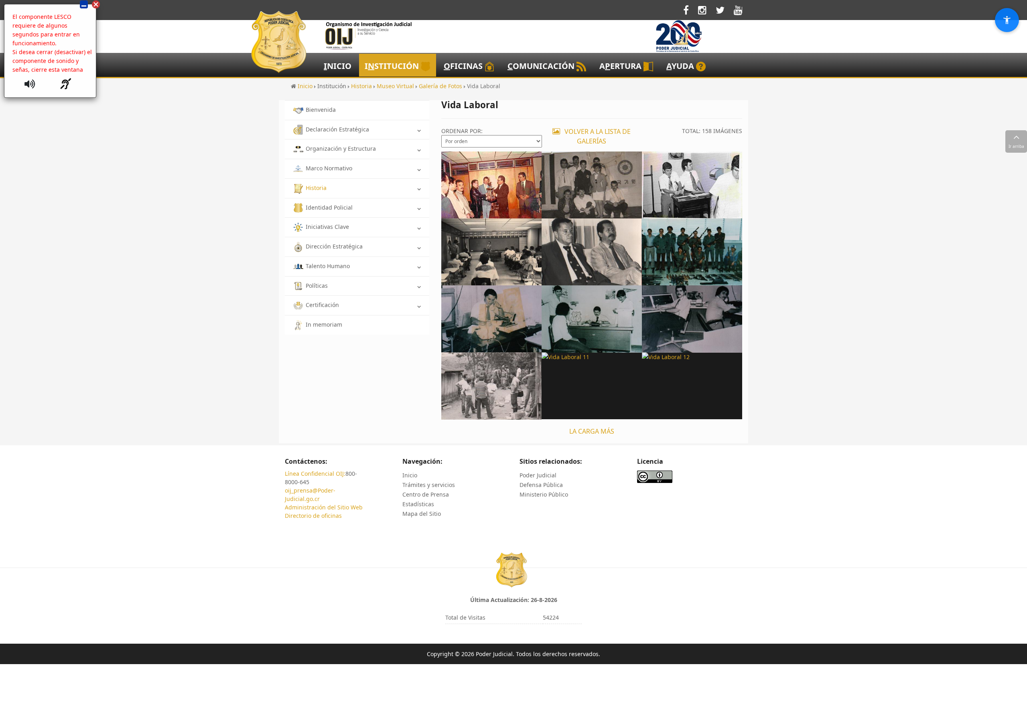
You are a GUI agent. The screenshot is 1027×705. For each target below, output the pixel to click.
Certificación (322, 305)
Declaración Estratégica (337, 129)
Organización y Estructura (341, 148)
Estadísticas (418, 504)
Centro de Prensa (425, 494)
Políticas (317, 285)
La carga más (591, 431)
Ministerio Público (544, 494)
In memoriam (324, 324)
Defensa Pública (541, 485)
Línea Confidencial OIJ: (315, 473)
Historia (316, 188)
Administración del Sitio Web (324, 507)
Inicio (409, 475)
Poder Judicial (538, 475)
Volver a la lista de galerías (597, 136)
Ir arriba (1016, 146)
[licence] (654, 476)
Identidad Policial (329, 207)
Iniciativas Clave (327, 226)
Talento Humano (328, 266)
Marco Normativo (329, 168)
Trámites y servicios (428, 485)
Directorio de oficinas (313, 515)
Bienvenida (321, 109)
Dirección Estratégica (334, 246)
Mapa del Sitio (421, 513)
